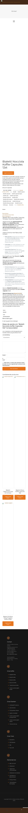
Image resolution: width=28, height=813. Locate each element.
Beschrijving (5, 213)
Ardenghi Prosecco (14, 705)
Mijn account (13, 763)
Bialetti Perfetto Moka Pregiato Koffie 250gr (8, 618)
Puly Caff (12, 747)
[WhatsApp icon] (11, 802)
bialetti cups (5, 195)
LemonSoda (12, 708)
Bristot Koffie (13, 677)
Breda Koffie (13, 680)
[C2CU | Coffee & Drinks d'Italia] (10, 2)
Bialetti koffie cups (7, 201)
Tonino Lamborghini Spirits (14, 720)
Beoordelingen (6, 216)
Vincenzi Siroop (13, 724)
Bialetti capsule (21, 192)
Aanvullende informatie (8, 215)
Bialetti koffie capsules (19, 199)
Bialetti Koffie (20, 205)
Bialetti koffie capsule (7, 199)
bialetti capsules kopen (17, 193)
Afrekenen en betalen (15, 773)
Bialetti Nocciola (18, 203)
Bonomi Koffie (13, 682)
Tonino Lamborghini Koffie (14, 688)
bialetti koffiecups (16, 201)
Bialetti (14, 192)
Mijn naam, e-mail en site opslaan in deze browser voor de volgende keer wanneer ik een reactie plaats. (13, 364)
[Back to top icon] (14, 796)
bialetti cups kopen (14, 195)
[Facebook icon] (13, 802)
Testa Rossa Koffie (14, 685)
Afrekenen (12, 766)
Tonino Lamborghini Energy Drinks (14, 716)
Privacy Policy (13, 779)
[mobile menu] (26, 2)
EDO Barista (12, 742)
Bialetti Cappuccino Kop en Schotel (8, 491)
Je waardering (6, 335)
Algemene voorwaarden (13, 769)
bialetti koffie (15, 197)
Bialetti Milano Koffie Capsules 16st (20, 491)
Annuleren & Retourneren (13, 776)
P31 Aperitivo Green (14, 710)
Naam (4, 355)
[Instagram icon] (16, 802)
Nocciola (11, 205)
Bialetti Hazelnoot (7, 197)
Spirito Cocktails (13, 713)
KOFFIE (7, 192)
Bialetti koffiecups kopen (8, 203)
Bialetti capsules (6, 193)
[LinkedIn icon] (14, 802)
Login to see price (8, 173)
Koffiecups (5, 205)
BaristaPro (12, 739)
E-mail (3, 359)
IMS (10, 745)
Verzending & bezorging (13, 783)
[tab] (14, 213)
